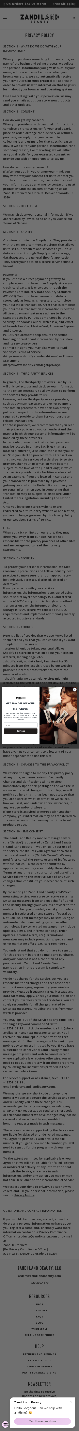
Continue (21, 731)
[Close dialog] (74, 689)
